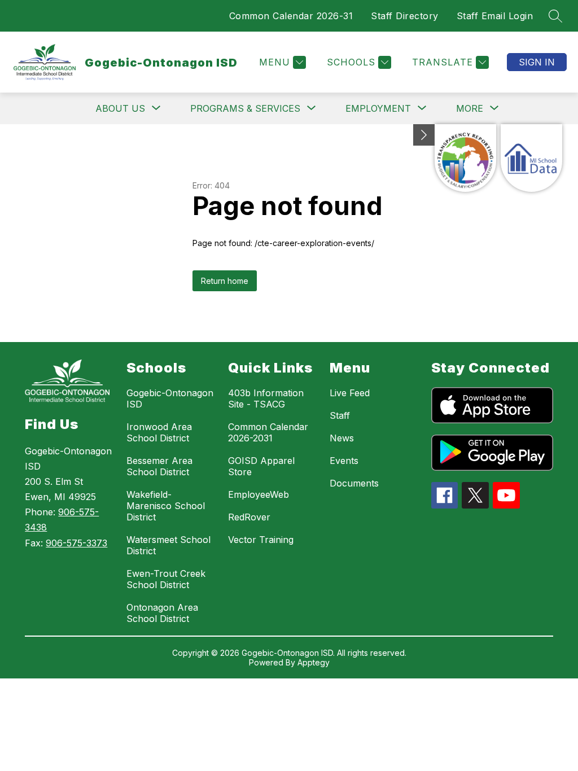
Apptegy (313, 662)
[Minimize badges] (424, 135)
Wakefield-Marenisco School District (165, 506)
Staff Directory (405, 15)
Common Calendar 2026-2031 (268, 432)
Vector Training (261, 539)
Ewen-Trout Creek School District (165, 579)
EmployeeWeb (258, 494)
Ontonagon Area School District (162, 613)
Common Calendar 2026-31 (291, 15)
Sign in (537, 62)
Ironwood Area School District (159, 432)
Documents (354, 483)
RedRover (249, 517)
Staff (340, 415)
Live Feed (350, 392)
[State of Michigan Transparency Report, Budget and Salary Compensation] (465, 158)
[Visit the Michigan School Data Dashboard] (531, 158)
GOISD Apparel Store (261, 466)
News (342, 438)
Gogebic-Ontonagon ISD (169, 398)
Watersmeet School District (168, 545)
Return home (224, 281)
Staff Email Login (495, 15)
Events (344, 460)
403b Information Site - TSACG (266, 398)
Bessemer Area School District (159, 466)
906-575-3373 (76, 543)
